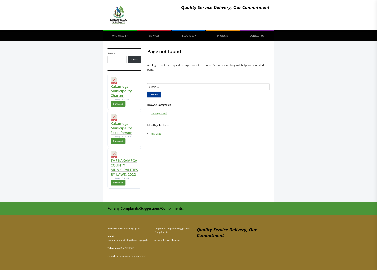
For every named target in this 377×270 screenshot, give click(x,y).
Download (118, 103)
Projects (222, 35)
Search (111, 53)
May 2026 (156, 133)
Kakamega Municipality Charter (121, 91)
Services (154, 35)
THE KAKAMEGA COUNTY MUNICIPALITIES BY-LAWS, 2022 (124, 167)
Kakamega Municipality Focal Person (121, 128)
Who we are (119, 35)
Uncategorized (159, 113)
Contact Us (257, 35)
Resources (187, 35)
